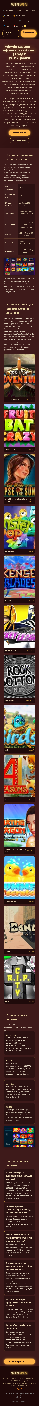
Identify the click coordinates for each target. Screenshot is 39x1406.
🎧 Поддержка (8, 10)
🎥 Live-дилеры (24, 21)
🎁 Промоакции (19, 16)
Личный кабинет (8, 33)
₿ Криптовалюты (9, 21)
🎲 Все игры (19, 26)
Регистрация (28, 32)
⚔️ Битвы (6, 16)
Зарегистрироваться (19, 1361)
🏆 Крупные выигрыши (26, 10)
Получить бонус (19, 140)
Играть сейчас (19, 132)
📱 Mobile (6, 26)
